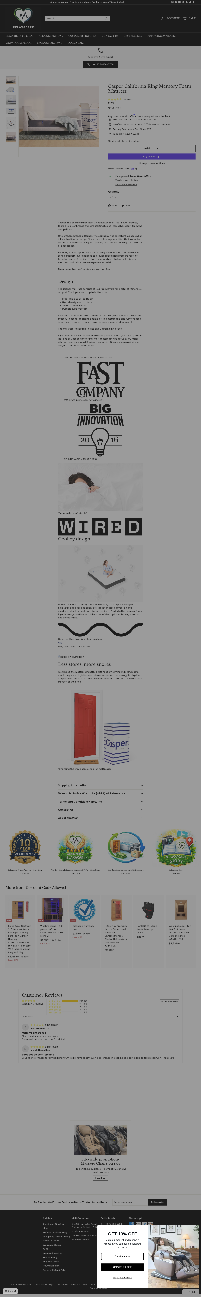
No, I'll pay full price (122, 1277)
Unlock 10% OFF (122, 1267)
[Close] (196, 1228)
